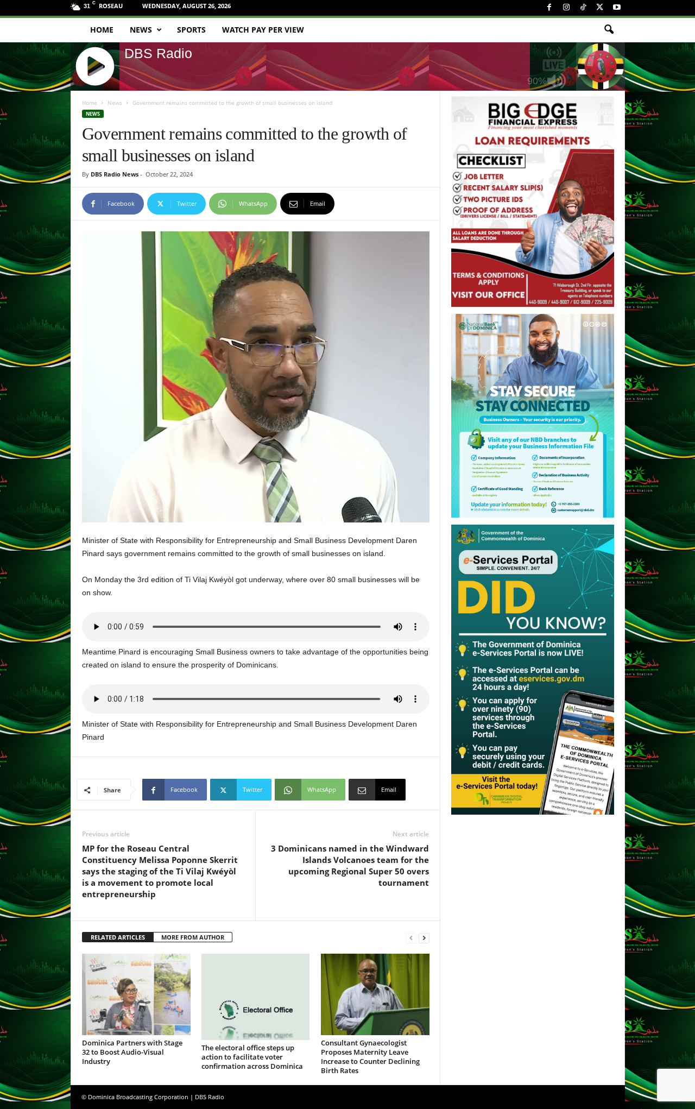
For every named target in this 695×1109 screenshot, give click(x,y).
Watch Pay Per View (263, 29)
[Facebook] (549, 8)
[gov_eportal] (532, 669)
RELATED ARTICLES (118, 937)
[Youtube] (616, 8)
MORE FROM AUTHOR (192, 937)
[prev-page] (411, 937)
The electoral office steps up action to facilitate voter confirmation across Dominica (252, 1057)
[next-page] (424, 937)
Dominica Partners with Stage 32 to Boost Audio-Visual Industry (132, 1052)
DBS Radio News (114, 174)
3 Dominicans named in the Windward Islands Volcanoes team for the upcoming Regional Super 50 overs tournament (350, 865)
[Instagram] (566, 8)
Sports (191, 29)
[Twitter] (599, 8)
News (141, 29)
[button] (609, 30)
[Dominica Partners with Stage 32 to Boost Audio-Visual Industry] (136, 994)
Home (101, 29)
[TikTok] (583, 8)
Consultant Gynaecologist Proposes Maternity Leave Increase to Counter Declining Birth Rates (370, 1056)
